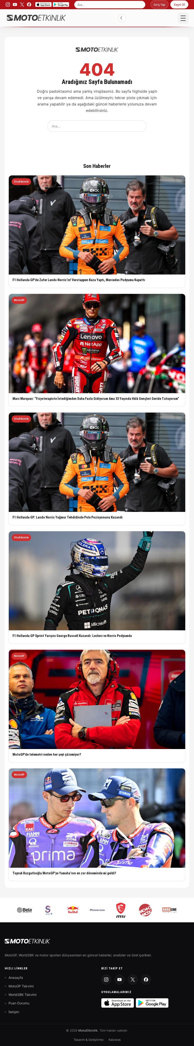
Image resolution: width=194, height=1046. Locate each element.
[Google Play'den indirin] (152, 1003)
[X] (133, 980)
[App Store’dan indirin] (43, 4)
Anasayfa (16, 978)
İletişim (14, 1012)
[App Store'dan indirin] (117, 1003)
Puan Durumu (19, 1003)
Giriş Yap (159, 4)
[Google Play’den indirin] (61, 4)
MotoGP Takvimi (21, 986)
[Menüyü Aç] (183, 18)
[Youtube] (119, 980)
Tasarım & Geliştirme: (89, 1040)
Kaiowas (115, 1040)
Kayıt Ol (179, 4)
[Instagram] (106, 980)
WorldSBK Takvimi (22, 995)
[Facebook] (146, 980)
